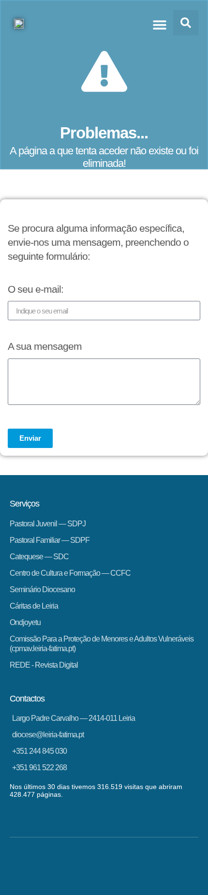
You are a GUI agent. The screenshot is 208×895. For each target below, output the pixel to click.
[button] (159, 24)
